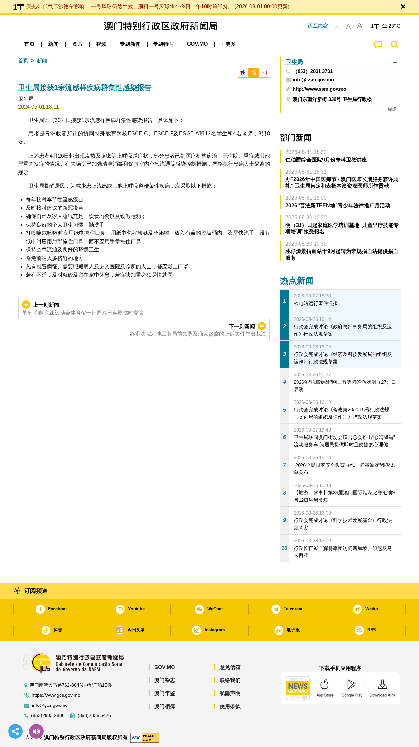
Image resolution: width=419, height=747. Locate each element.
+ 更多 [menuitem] (390, 108)
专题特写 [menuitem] (163, 44)
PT (264, 73)
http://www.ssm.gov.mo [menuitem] (319, 89)
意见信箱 (230, 667)
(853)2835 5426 (94, 715)
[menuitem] (53, 44)
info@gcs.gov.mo (50, 705)
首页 (23, 60)
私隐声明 (230, 693)
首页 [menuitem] (29, 44)
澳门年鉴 (164, 693)
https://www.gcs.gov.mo (56, 695)
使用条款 (230, 706)
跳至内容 (317, 25)
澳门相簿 (164, 706)
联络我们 (230, 680)
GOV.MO (164, 667)
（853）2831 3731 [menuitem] (313, 71)
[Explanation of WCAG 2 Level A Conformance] (144, 737)
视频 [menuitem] (101, 44)
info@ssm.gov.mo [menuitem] (313, 79)
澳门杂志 (164, 680)
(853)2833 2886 (47, 715)
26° (394, 26)
